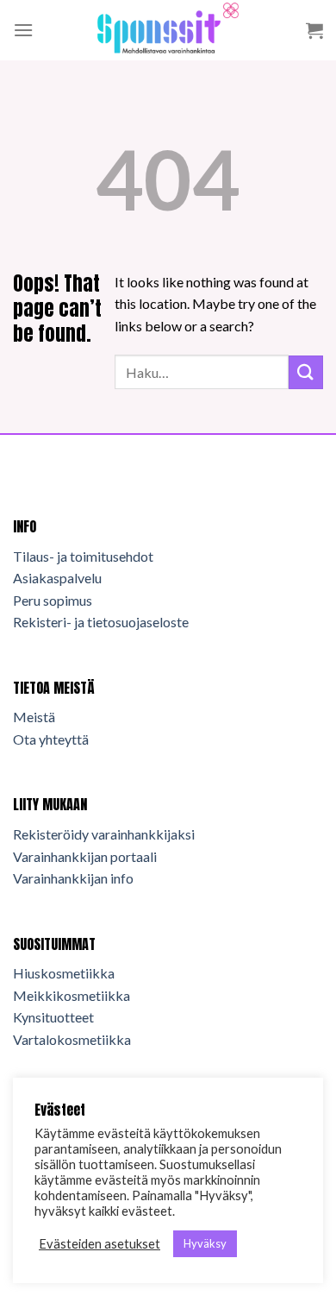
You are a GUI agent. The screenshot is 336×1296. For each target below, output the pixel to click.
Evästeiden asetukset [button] (99, 1243)
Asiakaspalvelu (57, 577)
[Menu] (23, 30)
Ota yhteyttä (51, 739)
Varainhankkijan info (73, 878)
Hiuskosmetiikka (64, 973)
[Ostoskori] (314, 30)
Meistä (34, 716)
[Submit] (306, 372)
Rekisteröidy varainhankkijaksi (104, 834)
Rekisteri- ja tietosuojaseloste (101, 621)
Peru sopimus (52, 600)
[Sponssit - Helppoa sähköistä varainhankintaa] (168, 30)
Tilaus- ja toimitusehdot (83, 556)
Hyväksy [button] (205, 1243)
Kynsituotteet (53, 1017)
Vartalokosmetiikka (72, 1039)
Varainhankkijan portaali (85, 856)
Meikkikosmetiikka (71, 995)
